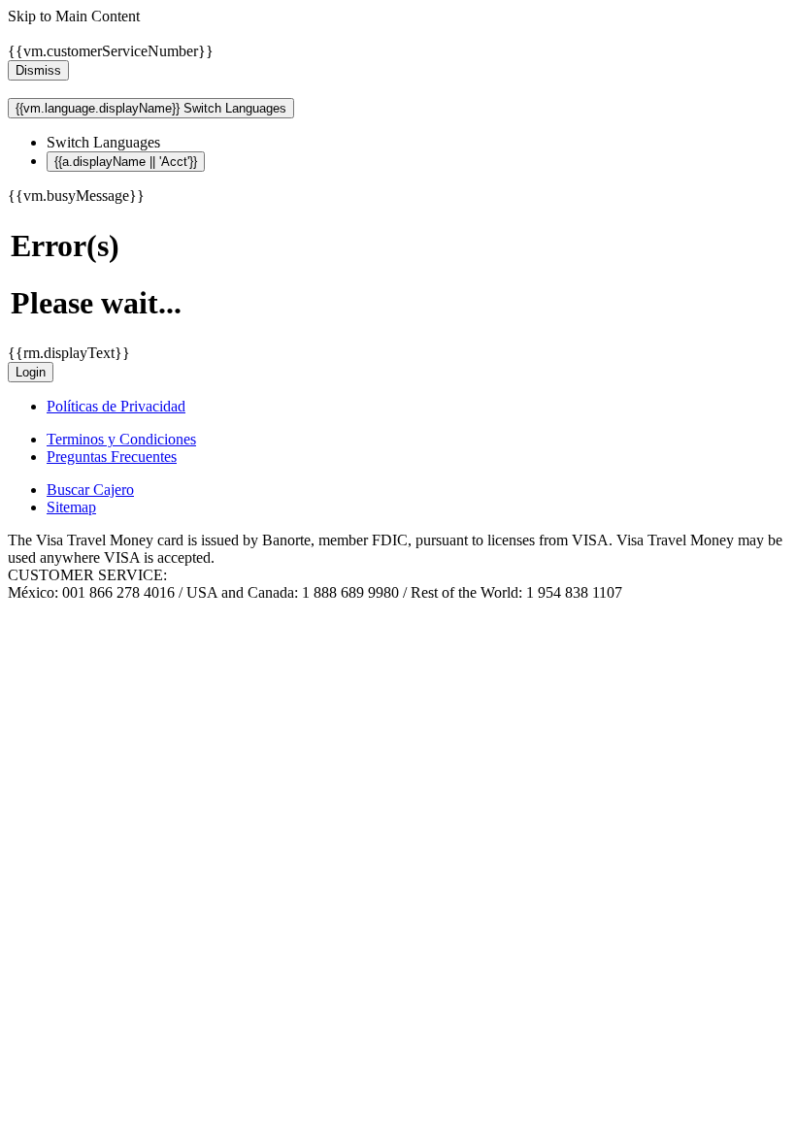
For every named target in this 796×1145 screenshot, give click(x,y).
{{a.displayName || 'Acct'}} (125, 161)
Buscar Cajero (90, 489)
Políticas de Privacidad (116, 406)
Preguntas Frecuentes (112, 456)
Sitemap (71, 507)
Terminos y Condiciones (121, 439)
